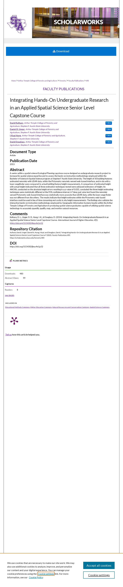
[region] (61, 570)
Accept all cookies (99, 565)
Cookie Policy (36, 577)
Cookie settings (46, 573)
